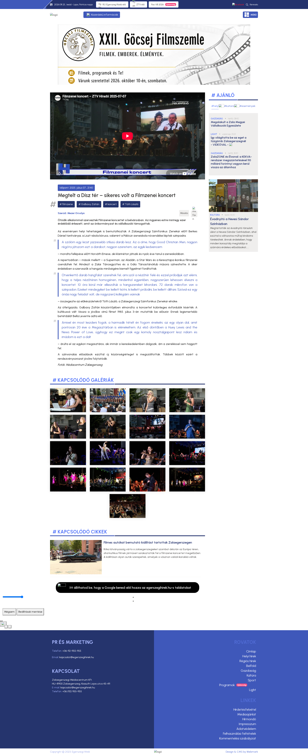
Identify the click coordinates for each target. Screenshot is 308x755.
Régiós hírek (248, 661)
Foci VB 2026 (157, 4)
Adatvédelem (246, 729)
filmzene (67, 204)
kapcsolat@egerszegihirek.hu (76, 657)
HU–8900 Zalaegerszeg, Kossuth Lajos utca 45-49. (81, 683)
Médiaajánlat (246, 714)
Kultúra (251, 675)
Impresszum (247, 724)
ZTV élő (140, 4)
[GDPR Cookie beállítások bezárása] (1, 620)
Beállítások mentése (30, 611)
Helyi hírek (249, 656)
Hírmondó (249, 719)
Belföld (251, 666)
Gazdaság (248, 670)
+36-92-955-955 (71, 650)
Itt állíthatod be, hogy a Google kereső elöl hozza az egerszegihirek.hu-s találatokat (130, 588)
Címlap (251, 651)
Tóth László (131, 204)
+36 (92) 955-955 (72, 691)
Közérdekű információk (104, 14)
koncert (112, 204)
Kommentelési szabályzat (237, 738)
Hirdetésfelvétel (244, 709)
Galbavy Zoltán (90, 204)
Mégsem (9, 611)
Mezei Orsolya (76, 213)
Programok (227, 685)
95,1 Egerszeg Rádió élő (114, 4)
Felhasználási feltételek (239, 733)
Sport (252, 680)
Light (252, 690)
